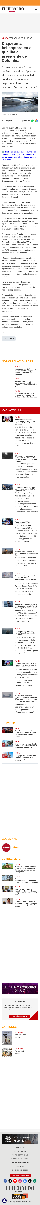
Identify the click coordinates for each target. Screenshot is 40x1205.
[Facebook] (5, 1181)
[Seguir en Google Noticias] (36, 121)
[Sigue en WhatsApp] (32, 121)
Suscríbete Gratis (20, 1016)
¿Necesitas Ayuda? (20, 1175)
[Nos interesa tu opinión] (20, 1139)
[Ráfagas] (6, 847)
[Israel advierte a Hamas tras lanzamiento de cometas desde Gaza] (7, 559)
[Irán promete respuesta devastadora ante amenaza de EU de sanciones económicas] (7, 704)
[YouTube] (15, 1181)
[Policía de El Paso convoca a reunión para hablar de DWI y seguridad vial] (7, 500)
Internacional (9, 338)
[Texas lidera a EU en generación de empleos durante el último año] (7, 531)
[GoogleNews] (25, 1181)
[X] (10, 1181)
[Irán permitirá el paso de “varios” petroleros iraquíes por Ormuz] (7, 642)
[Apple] (30, 1181)
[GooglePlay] (34, 1181)
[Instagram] (20, 1181)
